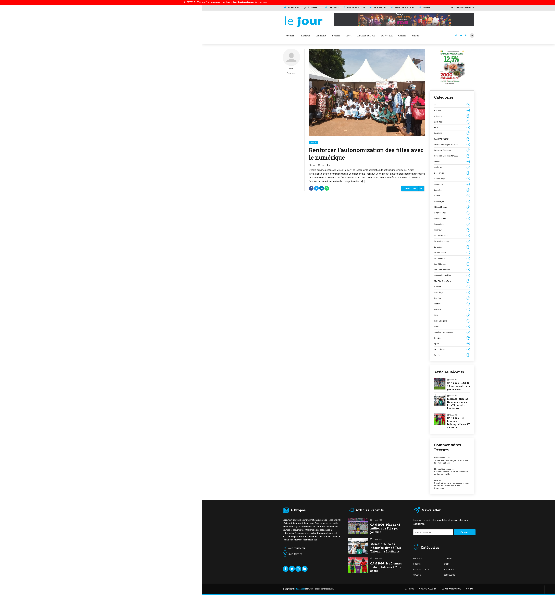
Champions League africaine (451, 144)
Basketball (451, 122)
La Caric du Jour (451, 235)
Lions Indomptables (451, 275)
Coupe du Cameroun (451, 150)
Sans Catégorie (451, 321)
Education (451, 190)
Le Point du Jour (451, 258)
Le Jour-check (451, 253)
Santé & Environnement (451, 332)
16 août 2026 (235, 2)
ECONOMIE (448, 558)
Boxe (451, 127)
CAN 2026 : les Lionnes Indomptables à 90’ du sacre (458, 422)
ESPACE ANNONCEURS (451, 589)
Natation (451, 287)
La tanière (451, 247)
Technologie (451, 349)
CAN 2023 (451, 133)
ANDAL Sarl (299, 589)
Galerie (451, 196)
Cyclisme (451, 167)
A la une (452, 110)
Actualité (451, 116)
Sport (452, 343)
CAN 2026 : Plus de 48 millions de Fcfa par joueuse (458, 385)
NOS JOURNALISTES (427, 589)
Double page (451, 179)
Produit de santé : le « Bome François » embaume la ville (452, 473)
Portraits (451, 309)
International (451, 224)
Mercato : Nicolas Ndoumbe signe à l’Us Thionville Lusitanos (457, 403)
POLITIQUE (417, 558)
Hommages (451, 201)
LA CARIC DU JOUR (421, 569)
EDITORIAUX (449, 569)
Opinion (451, 298)
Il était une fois (451, 213)
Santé (451, 326)
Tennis (451, 355)
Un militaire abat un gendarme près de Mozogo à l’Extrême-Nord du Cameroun (451, 485)
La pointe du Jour (451, 241)
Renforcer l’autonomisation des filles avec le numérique (366, 153)
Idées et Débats (451, 207)
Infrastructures (451, 218)
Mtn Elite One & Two (451, 281)
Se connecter (457, 7)
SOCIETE (416, 564)
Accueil (290, 35)
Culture (452, 162)
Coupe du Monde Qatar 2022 (451, 156)
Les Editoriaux (451, 264)
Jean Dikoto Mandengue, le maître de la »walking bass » (451, 461)
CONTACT (470, 589)
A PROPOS (409, 589)
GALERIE (417, 575)
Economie (452, 184)
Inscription (469, 7)
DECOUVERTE (449, 575)
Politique (452, 304)
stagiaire (291, 68)
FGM (436, 480)
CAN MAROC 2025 (451, 139)
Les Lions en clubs (451, 270)
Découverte (451, 173)
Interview (451, 230)
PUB (451, 315)
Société (313, 142)
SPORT (446, 564)
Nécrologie (451, 292)
